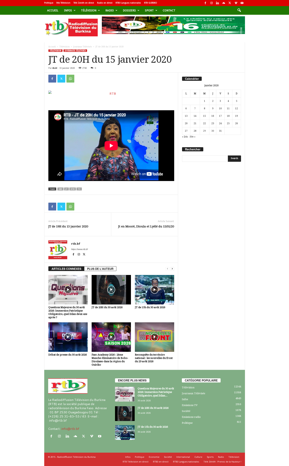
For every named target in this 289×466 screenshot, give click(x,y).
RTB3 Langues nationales (128, 3)
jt (66, 189)
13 (186, 116)
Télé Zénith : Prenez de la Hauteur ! (222, 461)
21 (195, 123)
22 (204, 123)
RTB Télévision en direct (135, 461)
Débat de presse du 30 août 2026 (67, 354)
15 (204, 116)
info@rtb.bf (70, 428)
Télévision (88, 10)
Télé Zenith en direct (84, 3)
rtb (73, 189)
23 (212, 123)
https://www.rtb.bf (79, 249)
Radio (109, 10)
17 (220, 116)
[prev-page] (167, 269)
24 (220, 123)
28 (195, 131)
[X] (229, 3)
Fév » (192, 136)
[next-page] (172, 269)
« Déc (185, 136)
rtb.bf (54, 68)
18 (228, 116)
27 (186, 131)
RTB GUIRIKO (150, 3)
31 (220, 131)
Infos (68, 10)
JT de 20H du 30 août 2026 (107, 307)
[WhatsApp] (70, 79)
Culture (198, 456)
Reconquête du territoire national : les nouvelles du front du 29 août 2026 (154, 358)
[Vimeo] (236, 3)
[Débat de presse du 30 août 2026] (68, 337)
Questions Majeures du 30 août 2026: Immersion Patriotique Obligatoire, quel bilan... (156, 392)
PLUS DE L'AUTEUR (100, 269)
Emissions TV (190, 405)
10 (220, 108)
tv (79, 189)
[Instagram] (211, 3)
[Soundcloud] (223, 3)
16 (212, 116)
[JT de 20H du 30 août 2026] (111, 289)
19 (236, 116)
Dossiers (129, 10)
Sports (210, 456)
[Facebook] (205, 3)
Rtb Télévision (63, 3)
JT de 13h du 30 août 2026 (150, 307)
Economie (154, 456)
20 (186, 123)
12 (236, 108)
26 (236, 123)
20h (60, 189)
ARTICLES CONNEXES (66, 269)
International (183, 456)
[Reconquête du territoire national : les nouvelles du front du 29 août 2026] (154, 337)
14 (195, 116)
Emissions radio (191, 416)
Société (186, 411)
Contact (169, 10)
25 (228, 123)
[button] (239, 10)
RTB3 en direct (160, 461)
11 (228, 108)
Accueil (52, 10)
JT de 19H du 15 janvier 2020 (68, 226)
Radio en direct (104, 3)
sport (149, 10)
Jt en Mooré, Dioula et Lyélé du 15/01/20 (146, 226)
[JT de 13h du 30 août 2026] (154, 289)
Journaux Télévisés (82, 47)
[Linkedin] (217, 3)
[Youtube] (242, 3)
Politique (48, 3)
